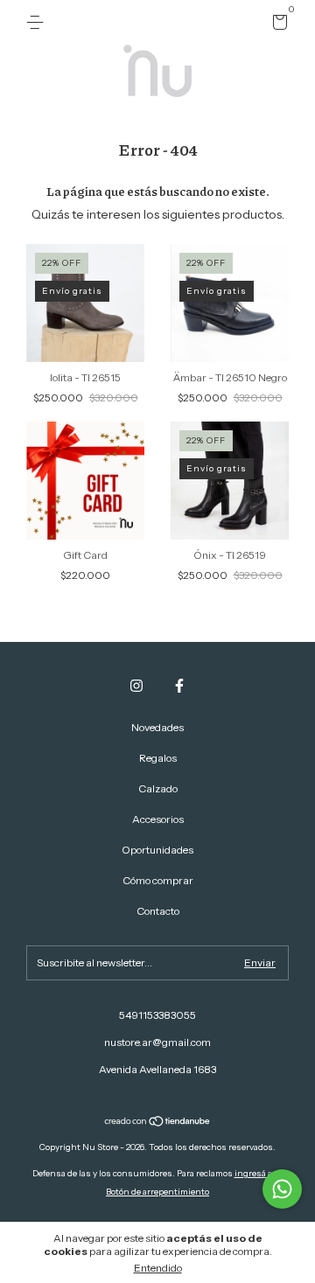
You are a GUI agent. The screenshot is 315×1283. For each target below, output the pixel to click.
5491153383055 (157, 1015)
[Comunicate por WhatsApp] (282, 1189)
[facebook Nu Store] (179, 686)
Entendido (158, 1267)
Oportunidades (157, 849)
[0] (277, 25)
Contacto (157, 910)
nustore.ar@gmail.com (157, 1042)
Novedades (157, 727)
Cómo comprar (157, 880)
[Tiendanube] (158, 1123)
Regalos (158, 757)
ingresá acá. (259, 1173)
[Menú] (38, 22)
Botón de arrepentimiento (157, 1191)
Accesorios (158, 819)
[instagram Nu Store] (137, 686)
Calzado (158, 788)
